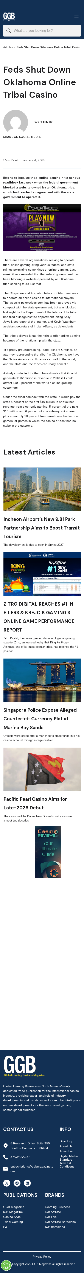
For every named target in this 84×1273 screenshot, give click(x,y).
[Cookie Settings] (6, 1265)
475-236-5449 (20, 1157)
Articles (8, 47)
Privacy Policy (42, 1256)
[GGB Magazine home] (9, 17)
